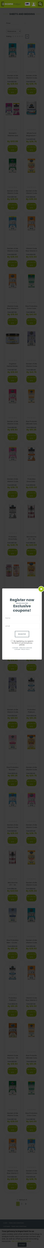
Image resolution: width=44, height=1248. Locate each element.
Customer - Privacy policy (22, 649)
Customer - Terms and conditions (22, 648)
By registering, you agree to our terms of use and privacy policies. (22, 643)
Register (22, 634)
